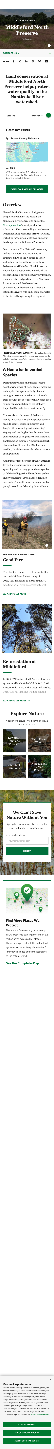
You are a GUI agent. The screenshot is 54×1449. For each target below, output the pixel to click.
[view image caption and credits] (49, 45)
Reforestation (36, 116)
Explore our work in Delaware (27, 189)
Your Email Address (15, 835)
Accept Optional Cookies (27, 1441)
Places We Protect (27, 20)
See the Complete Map (22, 963)
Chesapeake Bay (12, 225)
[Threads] (33, 61)
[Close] (50, 1380)
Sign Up (27, 851)
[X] (20, 61)
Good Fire (11, 116)
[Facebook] (13, 61)
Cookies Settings (26, 1424)
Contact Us (10, 53)
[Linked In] (26, 61)
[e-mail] (46, 61)
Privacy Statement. (40, 1414)
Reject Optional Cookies (27, 1433)
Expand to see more (14, 593)
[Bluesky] (39, 61)
